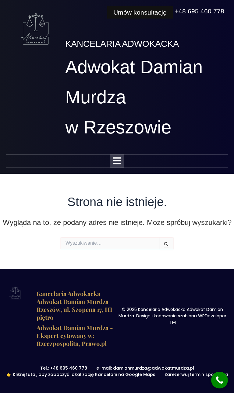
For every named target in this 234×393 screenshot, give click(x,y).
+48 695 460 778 (199, 11)
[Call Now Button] (219, 380)
